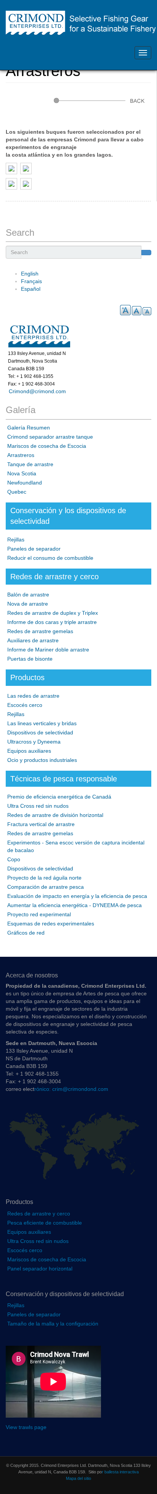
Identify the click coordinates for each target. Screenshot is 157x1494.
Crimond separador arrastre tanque (50, 437)
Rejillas (15, 539)
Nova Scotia (21, 473)
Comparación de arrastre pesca (45, 887)
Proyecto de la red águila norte (44, 878)
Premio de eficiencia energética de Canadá (59, 797)
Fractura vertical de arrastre (41, 824)
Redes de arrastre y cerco (38, 1213)
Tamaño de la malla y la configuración (52, 1324)
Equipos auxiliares (29, 751)
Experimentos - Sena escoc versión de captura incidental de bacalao (75, 846)
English (29, 274)
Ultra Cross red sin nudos (38, 806)
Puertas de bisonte (30, 659)
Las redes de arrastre (33, 696)
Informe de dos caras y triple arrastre (52, 622)
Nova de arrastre (27, 604)
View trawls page (26, 1427)
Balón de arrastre (28, 594)
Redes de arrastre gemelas (40, 631)
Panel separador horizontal (39, 1269)
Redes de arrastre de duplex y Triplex (52, 613)
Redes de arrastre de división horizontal (55, 815)
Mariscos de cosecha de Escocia (46, 446)
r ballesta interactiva (120, 1472)
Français (31, 281)
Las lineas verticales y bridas (42, 723)
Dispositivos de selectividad (40, 732)
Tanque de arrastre (30, 464)
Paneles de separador (34, 549)
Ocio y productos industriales (42, 760)
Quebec (16, 492)
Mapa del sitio (78, 1478)
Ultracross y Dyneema (34, 742)
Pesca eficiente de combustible (44, 1223)
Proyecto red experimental (39, 914)
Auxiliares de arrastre (33, 640)
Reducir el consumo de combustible (50, 558)
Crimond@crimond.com (36, 391)
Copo (13, 859)
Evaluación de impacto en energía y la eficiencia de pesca (77, 896)
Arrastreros (20, 455)
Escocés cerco (24, 705)
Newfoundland (24, 483)
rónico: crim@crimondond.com (71, 1089)
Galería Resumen (28, 428)
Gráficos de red (26, 933)
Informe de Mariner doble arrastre (48, 650)
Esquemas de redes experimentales (50, 923)
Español (30, 289)
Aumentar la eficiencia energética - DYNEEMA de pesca (74, 905)
